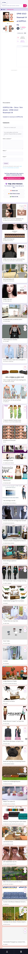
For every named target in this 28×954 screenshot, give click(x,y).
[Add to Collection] (25, 208)
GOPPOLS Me (24, 27)
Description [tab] (6, 103)
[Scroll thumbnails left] (4, 28)
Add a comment (7, 138)
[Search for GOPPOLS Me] (18, 28)
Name (5, 150)
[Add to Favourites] (25, 205)
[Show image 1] (7, 23)
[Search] (25, 5)
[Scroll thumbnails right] (12, 28)
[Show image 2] (9, 23)
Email (4, 156)
